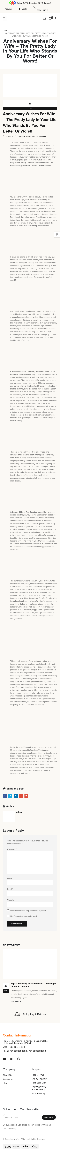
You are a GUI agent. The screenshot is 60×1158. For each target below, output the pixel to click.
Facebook (5, 796)
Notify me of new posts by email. (24, 916)
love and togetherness (21, 265)
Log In (24, 9)
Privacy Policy (38, 1090)
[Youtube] (4, 1059)
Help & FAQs (37, 1075)
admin (10, 136)
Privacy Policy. (9, 1129)
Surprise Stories (24, 136)
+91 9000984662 (18, 1051)
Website (10, 900)
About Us (8, 9)
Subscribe (49, 1117)
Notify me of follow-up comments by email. (28, 911)
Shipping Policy (38, 1087)
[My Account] (44, 18)
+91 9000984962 (37, 1051)
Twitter (10, 796)
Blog (5, 1083)
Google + (21, 796)
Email (26, 796)
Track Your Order (39, 1083)
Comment (12, 849)
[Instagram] (11, 1059)
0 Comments (41, 136)
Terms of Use (40, 1125)
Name (10, 878)
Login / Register (39, 1079)
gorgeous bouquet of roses (33, 670)
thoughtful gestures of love (21, 211)
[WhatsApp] (18, 1059)
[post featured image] (30, 964)
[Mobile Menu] (5, 18)
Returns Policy (38, 1094)
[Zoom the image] (16, 18)
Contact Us (8, 1079)
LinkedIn (16, 796)
